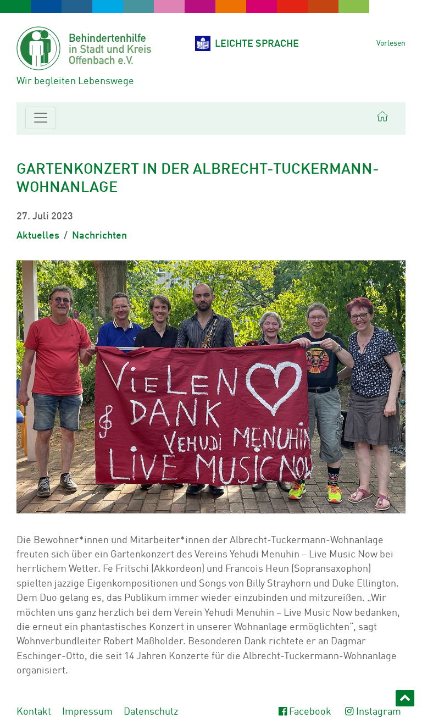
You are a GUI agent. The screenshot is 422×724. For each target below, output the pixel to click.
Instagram (378, 712)
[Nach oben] (405, 698)
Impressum (87, 712)
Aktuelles (37, 236)
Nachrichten (99, 236)
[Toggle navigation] (40, 118)
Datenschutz (151, 712)
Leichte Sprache (257, 44)
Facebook (310, 712)
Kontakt (33, 712)
